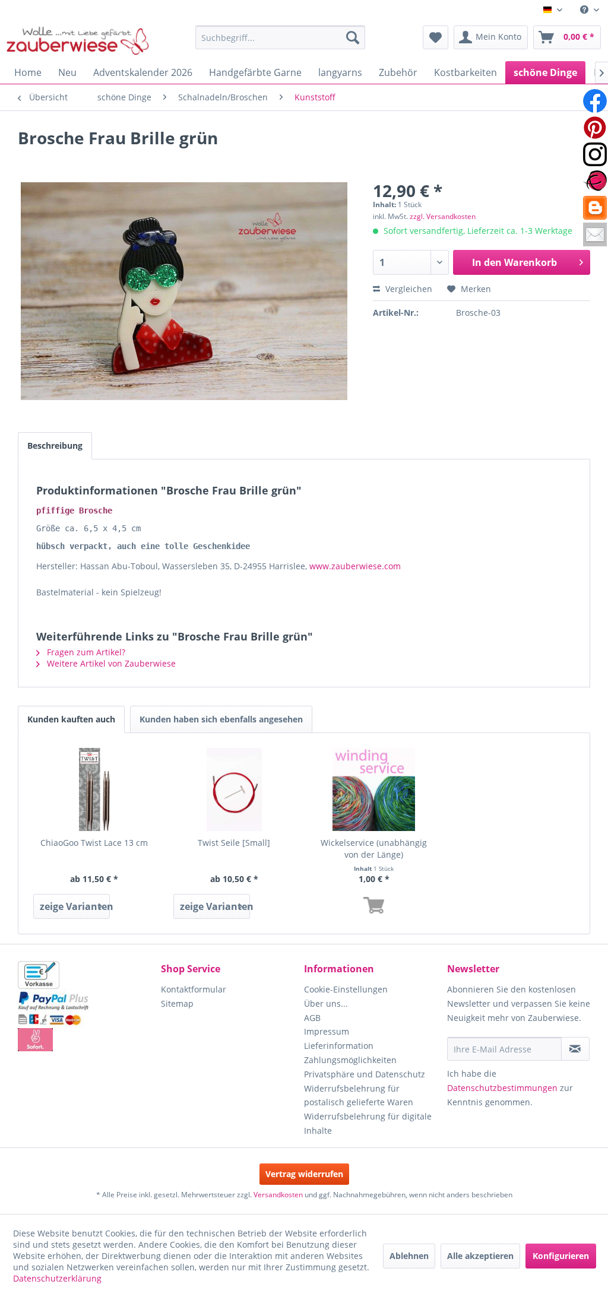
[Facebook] (595, 101)
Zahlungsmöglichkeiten (350, 1059)
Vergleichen (407, 288)
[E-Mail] (595, 234)
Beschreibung (55, 445)
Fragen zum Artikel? (85, 652)
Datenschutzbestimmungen (502, 1087)
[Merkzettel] (435, 37)
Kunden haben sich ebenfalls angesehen (221, 719)
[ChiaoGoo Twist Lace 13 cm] (94, 789)
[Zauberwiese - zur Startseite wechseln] (78, 40)
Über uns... (326, 1003)
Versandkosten (278, 1195)
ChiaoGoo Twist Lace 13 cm (94, 842)
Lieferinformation (338, 1045)
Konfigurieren (561, 1255)
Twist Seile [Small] (234, 842)
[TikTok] (595, 208)
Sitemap (177, 1003)
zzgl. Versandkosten (443, 216)
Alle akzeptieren (480, 1255)
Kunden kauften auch (71, 719)
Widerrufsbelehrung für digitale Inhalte (368, 1123)
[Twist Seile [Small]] (234, 789)
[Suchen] (352, 37)
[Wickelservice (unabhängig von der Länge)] (374, 789)
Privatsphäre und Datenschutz (364, 1074)
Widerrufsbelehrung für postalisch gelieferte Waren (358, 1095)
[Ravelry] (595, 181)
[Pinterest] (595, 127)
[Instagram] (595, 154)
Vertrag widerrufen (304, 1173)
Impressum (326, 1031)
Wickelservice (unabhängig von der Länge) (374, 848)
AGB (312, 1017)
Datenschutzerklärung (57, 1278)
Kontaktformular (193, 989)
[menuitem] (589, 9)
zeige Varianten (75, 906)
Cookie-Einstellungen (346, 989)
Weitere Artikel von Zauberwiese (110, 663)
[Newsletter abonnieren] (575, 1049)
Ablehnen (409, 1255)
